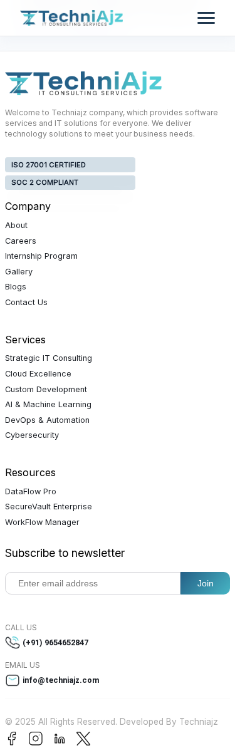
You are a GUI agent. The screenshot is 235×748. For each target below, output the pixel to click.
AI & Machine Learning (48, 404)
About (16, 225)
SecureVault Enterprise (48, 506)
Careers (20, 241)
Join (205, 583)
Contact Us (26, 302)
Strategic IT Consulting (48, 358)
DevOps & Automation (47, 420)
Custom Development (46, 389)
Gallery (19, 271)
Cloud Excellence (38, 373)
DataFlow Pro (30, 491)
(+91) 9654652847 (55, 642)
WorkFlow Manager (42, 522)
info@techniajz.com (61, 680)
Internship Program (41, 256)
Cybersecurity (32, 435)
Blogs (15, 286)
